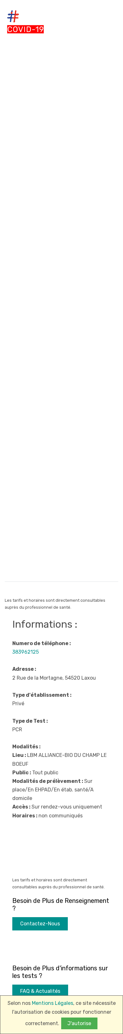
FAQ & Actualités (40, 991)
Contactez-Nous (40, 924)
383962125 (25, 652)
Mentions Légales (52, 1003)
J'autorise (79, 1023)
